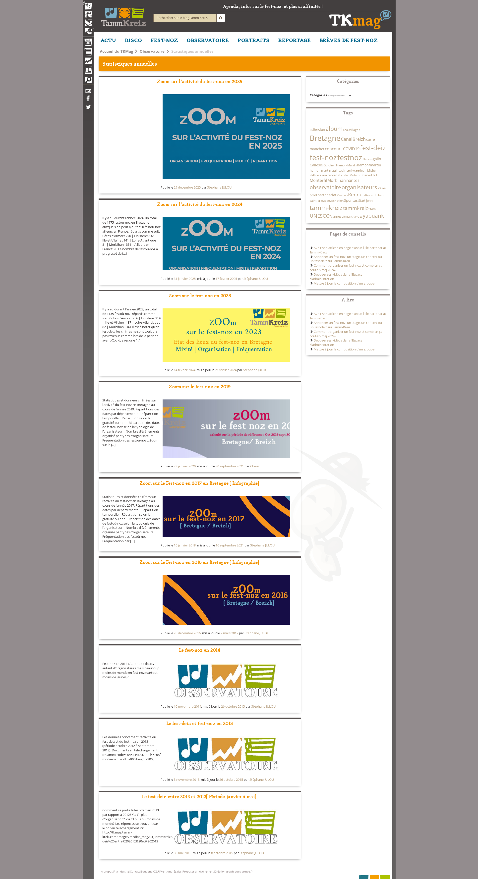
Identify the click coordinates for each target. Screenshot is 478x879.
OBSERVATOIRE (208, 39)
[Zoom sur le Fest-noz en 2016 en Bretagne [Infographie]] (226, 600)
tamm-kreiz (326, 207)
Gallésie (316, 165)
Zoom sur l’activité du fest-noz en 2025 (199, 81)
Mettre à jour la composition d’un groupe (344, 283)
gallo (377, 158)
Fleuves (367, 159)
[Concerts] (88, 14)
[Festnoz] (88, 5)
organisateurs (359, 187)
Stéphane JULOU (219, 187)
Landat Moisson (350, 175)
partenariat (326, 194)
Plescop (342, 195)
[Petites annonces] (88, 81)
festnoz (349, 157)
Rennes (356, 194)
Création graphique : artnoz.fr (234, 871)
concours (334, 148)
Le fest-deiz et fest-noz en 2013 (200, 723)
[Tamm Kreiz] (123, 15)
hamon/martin (369, 165)
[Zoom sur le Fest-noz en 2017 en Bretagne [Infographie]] (226, 516)
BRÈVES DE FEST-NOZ (348, 39)
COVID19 (351, 148)
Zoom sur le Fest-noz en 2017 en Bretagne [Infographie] (199, 482)
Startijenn (365, 200)
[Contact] (88, 92)
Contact (135, 871)
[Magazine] (88, 70)
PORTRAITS (254, 39)
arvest (347, 130)
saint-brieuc (318, 200)
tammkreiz (355, 207)
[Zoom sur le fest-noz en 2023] (226, 335)
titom (372, 209)
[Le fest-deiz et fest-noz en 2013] (226, 754)
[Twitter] (88, 109)
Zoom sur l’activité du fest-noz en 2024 (199, 203)
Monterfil (318, 180)
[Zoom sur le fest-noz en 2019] (226, 428)
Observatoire (152, 51)
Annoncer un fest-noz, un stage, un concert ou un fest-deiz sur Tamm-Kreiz (346, 259)
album (334, 129)
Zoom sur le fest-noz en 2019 (200, 386)
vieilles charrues (352, 216)
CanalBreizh (353, 139)
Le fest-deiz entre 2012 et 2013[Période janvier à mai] (199, 796)
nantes (352, 180)
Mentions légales (170, 871)
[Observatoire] (88, 61)
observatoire (325, 187)
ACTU (108, 39)
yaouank (373, 215)
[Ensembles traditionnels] (88, 29)
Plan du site (121, 871)
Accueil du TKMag (116, 51)
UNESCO (320, 215)
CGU (156, 871)
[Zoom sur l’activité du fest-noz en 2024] (226, 244)
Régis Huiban (374, 195)
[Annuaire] (88, 52)
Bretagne (325, 138)
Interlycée (351, 170)
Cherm (255, 466)
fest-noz (323, 157)
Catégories (318, 95)
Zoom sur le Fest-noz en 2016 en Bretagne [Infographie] (199, 561)
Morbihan (336, 180)
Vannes (335, 216)
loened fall (369, 175)
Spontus (351, 200)
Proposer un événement (198, 871)
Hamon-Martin (346, 165)
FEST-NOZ (164, 39)
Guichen (329, 165)
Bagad (355, 130)
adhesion (317, 129)
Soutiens (146, 871)
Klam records (329, 175)
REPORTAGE (294, 39)
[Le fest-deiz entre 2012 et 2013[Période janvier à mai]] (226, 827)
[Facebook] (88, 100)
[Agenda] (88, 43)
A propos (107, 871)
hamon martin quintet (326, 170)
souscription (335, 200)
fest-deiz (373, 148)
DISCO (133, 39)
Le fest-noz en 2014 (199, 649)
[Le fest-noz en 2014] (226, 680)
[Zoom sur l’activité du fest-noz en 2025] (226, 137)
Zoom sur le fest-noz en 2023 (200, 295)
